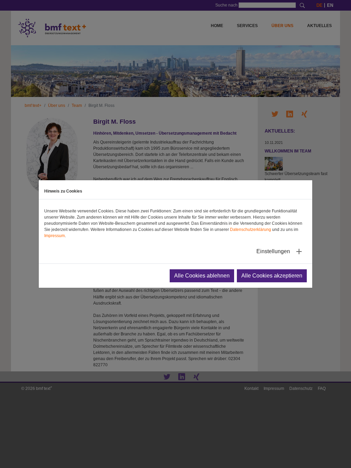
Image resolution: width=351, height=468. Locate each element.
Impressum (54, 235)
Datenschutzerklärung (250, 229)
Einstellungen (273, 251)
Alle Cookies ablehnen (202, 276)
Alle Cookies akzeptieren (271, 276)
